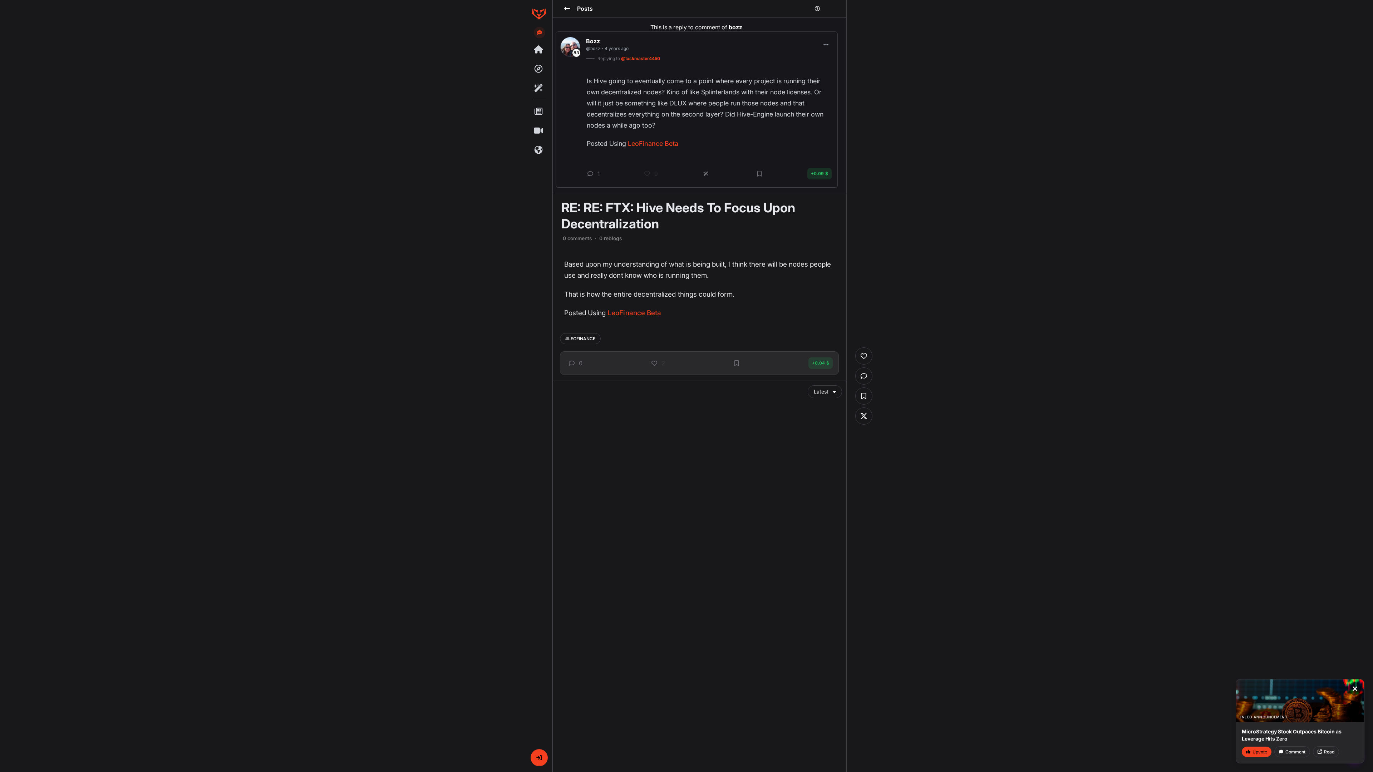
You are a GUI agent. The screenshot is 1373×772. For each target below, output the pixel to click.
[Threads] (538, 49)
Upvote (1260, 751)
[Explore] (538, 69)
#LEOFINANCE (580, 338)
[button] (539, 757)
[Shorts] (538, 130)
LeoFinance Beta (634, 313)
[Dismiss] (1354, 688)
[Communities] (538, 150)
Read (1329, 751)
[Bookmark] (736, 363)
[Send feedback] (539, 32)
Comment (1295, 751)
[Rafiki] (538, 88)
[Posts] (538, 111)
